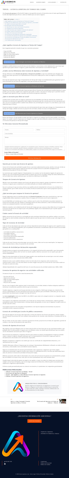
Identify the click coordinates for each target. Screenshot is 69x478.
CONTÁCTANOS (34, 421)
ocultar (17, 19)
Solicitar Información (34, 158)
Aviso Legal (33, 474)
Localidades (52, 2)
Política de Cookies (45, 464)
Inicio (32, 2)
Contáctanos (44, 461)
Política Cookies (49, 474)
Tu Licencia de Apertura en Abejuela (16, 373)
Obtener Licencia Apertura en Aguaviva (17, 376)
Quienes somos (40, 2)
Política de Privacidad (46, 463)
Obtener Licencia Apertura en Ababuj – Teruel (19, 371)
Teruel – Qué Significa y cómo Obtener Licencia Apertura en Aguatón (25, 374)
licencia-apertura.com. (24, 474)
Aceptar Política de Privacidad (11, 152)
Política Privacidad (41, 474)
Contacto (63, 2)
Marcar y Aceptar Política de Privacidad (14, 154)
